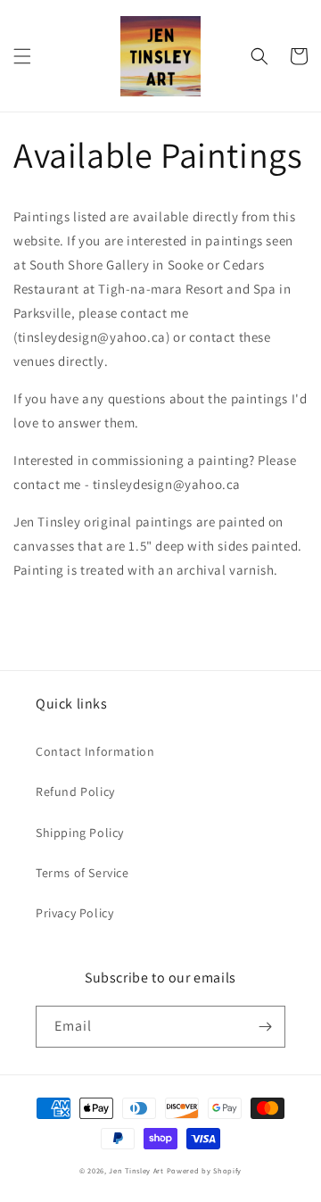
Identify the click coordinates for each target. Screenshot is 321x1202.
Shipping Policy (80, 833)
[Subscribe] (264, 1027)
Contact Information (95, 751)
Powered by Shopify (205, 1170)
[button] (22, 56)
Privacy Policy (74, 913)
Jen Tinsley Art (136, 1170)
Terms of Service (82, 873)
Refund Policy (75, 791)
